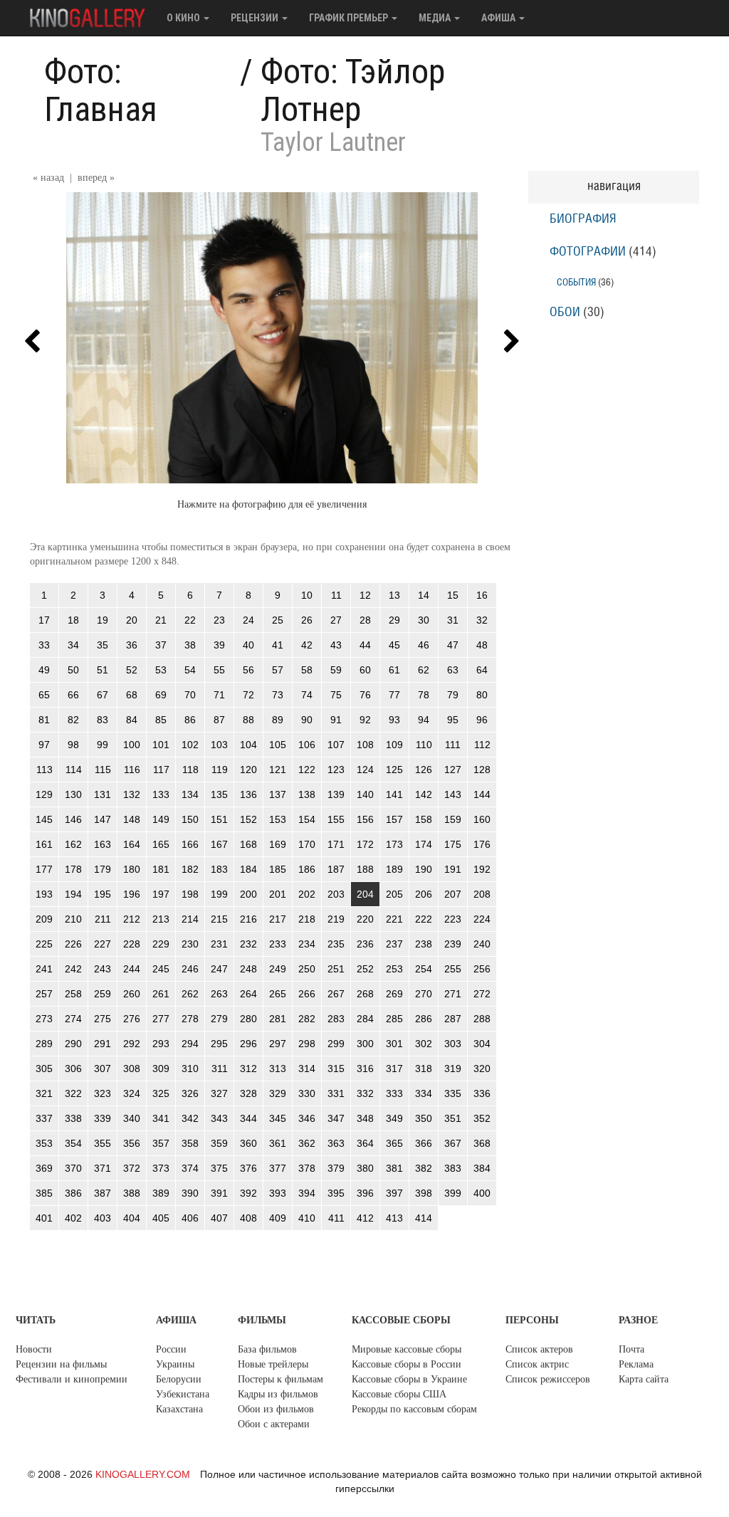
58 (307, 670)
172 (365, 844)
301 (394, 1043)
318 (423, 1068)
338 (73, 1118)
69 (161, 694)
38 (190, 645)
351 (452, 1118)
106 (306, 744)
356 (131, 1143)
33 (44, 645)
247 (219, 969)
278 (190, 1018)
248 (248, 969)
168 (248, 844)
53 (161, 670)
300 (365, 1043)
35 (102, 645)
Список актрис (537, 1364)
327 (219, 1093)
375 (219, 1168)
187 (336, 869)
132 (131, 794)
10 (307, 595)
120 (248, 769)
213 (160, 919)
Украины (175, 1364)
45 (394, 645)
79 (452, 694)
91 (336, 719)
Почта (631, 1349)
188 (365, 869)
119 (219, 769)
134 (190, 794)
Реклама (636, 1364)
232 (248, 944)
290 (73, 1043)
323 (102, 1093)
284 (365, 1018)
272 (482, 993)
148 (131, 819)
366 (423, 1143)
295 (219, 1043)
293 (160, 1043)
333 (394, 1093)
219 (336, 919)
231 (219, 944)
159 (452, 819)
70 (190, 694)
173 (394, 844)
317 (394, 1068)
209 (44, 919)
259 (102, 993)
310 (190, 1068)
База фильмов (267, 1349)
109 (394, 744)
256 (482, 969)
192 (482, 869)
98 (73, 744)
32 (482, 620)
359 (219, 1143)
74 (307, 694)
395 (336, 1193)
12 (365, 595)
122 (306, 769)
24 (248, 620)
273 (44, 1018)
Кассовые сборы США (399, 1394)
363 (336, 1143)
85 (161, 719)
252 (365, 969)
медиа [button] (436, 17)
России (171, 1349)
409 (277, 1218)
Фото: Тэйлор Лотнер (353, 90)
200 (248, 894)
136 (248, 794)
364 (365, 1143)
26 (307, 620)
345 (277, 1118)
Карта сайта (643, 1379)
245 (160, 969)
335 (452, 1093)
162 (73, 844)
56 (248, 670)
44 (365, 645)
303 (452, 1043)
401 (44, 1218)
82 (73, 719)
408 (248, 1218)
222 (423, 919)
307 (102, 1068)
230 (190, 944)
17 (44, 620)
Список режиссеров (547, 1379)
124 (365, 769)
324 (131, 1093)
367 (452, 1143)
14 (423, 595)
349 (394, 1118)
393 (277, 1193)
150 (190, 819)
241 (44, 969)
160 (482, 819)
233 (277, 944)
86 (190, 719)
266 (306, 993)
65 (44, 694)
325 (160, 1093)
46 (423, 645)
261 (160, 993)
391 (219, 1193)
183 (219, 869)
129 (44, 794)
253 (394, 969)
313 (277, 1068)
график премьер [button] (349, 17)
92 (365, 719)
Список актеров (539, 1349)
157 (394, 819)
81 (44, 719)
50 (73, 670)
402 (73, 1218)
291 (102, 1043)
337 (44, 1118)
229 (160, 944)
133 (160, 794)
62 (423, 670)
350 (423, 1118)
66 (73, 694)
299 (336, 1043)
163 (102, 844)
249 (277, 969)
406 (190, 1218)
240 (482, 944)
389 (160, 1193)
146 (73, 819)
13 (394, 595)
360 (248, 1143)
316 (365, 1068)
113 (44, 769)
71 (219, 694)
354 (73, 1143)
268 (365, 993)
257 (44, 993)
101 (160, 744)
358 (190, 1143)
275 (102, 1018)
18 (73, 620)
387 (102, 1193)
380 (365, 1168)
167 (219, 844)
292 (131, 1043)
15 (452, 595)
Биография (583, 219)
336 (482, 1093)
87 (219, 719)
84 (131, 719)
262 (190, 993)
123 (336, 769)
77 (394, 694)
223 (452, 919)
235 (336, 944)
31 (452, 620)
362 (306, 1143)
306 (73, 1068)
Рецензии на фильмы (61, 1364)
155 (336, 819)
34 (73, 645)
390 (190, 1193)
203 (336, 894)
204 (365, 894)
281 (277, 1018)
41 (277, 645)
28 (365, 620)
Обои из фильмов (276, 1409)
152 (248, 819)
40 (248, 645)
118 (190, 769)
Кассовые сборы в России (406, 1364)
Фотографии (588, 252)
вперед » (96, 177)
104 (248, 744)
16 (482, 595)
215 (219, 919)
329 (277, 1093)
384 (482, 1168)
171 (336, 844)
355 (102, 1143)
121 (277, 769)
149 (160, 819)
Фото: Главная (100, 90)
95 (452, 719)
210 (73, 919)
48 (482, 645)
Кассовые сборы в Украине (409, 1379)
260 (131, 993)
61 (394, 670)
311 (219, 1068)
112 (482, 744)
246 (190, 969)
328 (248, 1093)
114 (73, 769)
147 (102, 819)
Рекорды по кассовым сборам (414, 1409)
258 (73, 993)
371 (102, 1168)
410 (306, 1218)
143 (452, 794)
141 (394, 794)
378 (306, 1168)
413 (394, 1218)
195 (102, 894)
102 (190, 744)
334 (423, 1093)
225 (44, 944)
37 (161, 645)
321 (44, 1093)
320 (482, 1068)
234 (306, 944)
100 (131, 744)
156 (365, 819)
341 (160, 1118)
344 (248, 1118)
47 (452, 645)
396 (365, 1193)
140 (365, 794)
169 (277, 844)
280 (248, 1018)
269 (394, 993)
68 (131, 694)
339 (102, 1118)
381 (394, 1168)
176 (482, 844)
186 (306, 869)
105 (277, 744)
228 (131, 944)
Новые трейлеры (273, 1364)
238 (423, 944)
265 (277, 993)
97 (44, 744)
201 (277, 894)
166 (190, 844)
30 (423, 620)
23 (219, 620)
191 (452, 869)
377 (277, 1168)
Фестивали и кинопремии (71, 1379)
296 (248, 1043)
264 (248, 993)
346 (306, 1118)
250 (306, 969)
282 (306, 1018)
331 (336, 1093)
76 (365, 694)
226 (73, 944)
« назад (48, 177)
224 (482, 919)
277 (160, 1018)
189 (394, 869)
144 (482, 794)
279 (219, 1018)
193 (44, 894)
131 (102, 794)
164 (131, 844)
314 (306, 1068)
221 (394, 919)
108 (365, 744)
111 (453, 744)
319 (452, 1068)
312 (248, 1068)
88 (248, 719)
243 (102, 969)
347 (336, 1118)
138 (306, 794)
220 (365, 919)
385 (44, 1193)
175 (452, 844)
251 (336, 969)
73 (277, 694)
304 (482, 1043)
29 (394, 620)
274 (73, 1018)
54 (190, 670)
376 (248, 1168)
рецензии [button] (255, 17)
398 (423, 1193)
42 (307, 645)
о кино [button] (184, 17)
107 (336, 744)
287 (452, 1018)
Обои (565, 312)
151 (219, 819)
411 (336, 1218)
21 (161, 620)
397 (394, 1193)
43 (336, 645)
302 (423, 1043)
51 (102, 670)
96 (482, 719)
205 (394, 894)
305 (44, 1068)
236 (365, 944)
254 (423, 969)
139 (336, 794)
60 (365, 670)
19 (102, 620)
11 (336, 595)
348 (365, 1118)
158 (423, 819)
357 (160, 1143)
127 (452, 769)
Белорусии (178, 1379)
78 (423, 694)
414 (423, 1218)
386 (73, 1193)
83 (102, 719)
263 (219, 993)
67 (102, 694)
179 (102, 869)
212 (131, 919)
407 (219, 1218)
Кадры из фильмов (278, 1394)
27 (336, 620)
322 (73, 1093)
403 (102, 1218)
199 (219, 894)
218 (306, 919)
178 (73, 869)
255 (452, 969)
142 (423, 794)
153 (277, 819)
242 (73, 969)
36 (131, 645)
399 (452, 1193)
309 (160, 1068)
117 (161, 769)
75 (336, 694)
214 (190, 919)
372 (131, 1168)
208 (482, 894)
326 (190, 1093)
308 (131, 1068)
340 (131, 1118)
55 (219, 670)
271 (452, 993)
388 (131, 1193)
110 (424, 744)
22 (190, 620)
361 (277, 1143)
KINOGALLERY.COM (142, 1474)
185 (277, 869)
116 (132, 769)
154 (306, 819)
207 (452, 894)
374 (190, 1168)
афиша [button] (499, 17)
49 (44, 670)
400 (482, 1193)
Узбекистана (182, 1394)
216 (248, 919)
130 (73, 794)
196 (131, 894)
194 (73, 894)
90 (307, 719)
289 (44, 1043)
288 (482, 1018)
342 (190, 1118)
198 (190, 894)
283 (336, 1018)
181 (160, 869)
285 (394, 1018)
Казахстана (179, 1409)
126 (423, 769)
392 (248, 1193)
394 (306, 1193)
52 (131, 670)
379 (336, 1168)
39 (219, 645)
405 (160, 1218)
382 (423, 1168)
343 (219, 1118)
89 (277, 719)
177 (44, 869)
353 (44, 1143)
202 (306, 894)
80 (482, 694)
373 (160, 1168)
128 (482, 769)
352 (482, 1118)
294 (190, 1043)
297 (277, 1043)
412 (365, 1218)
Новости (34, 1349)
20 (131, 620)
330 (306, 1093)
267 (336, 993)
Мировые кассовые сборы (406, 1349)
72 (248, 694)
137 (277, 794)
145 (44, 819)
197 (160, 894)
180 (131, 869)
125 (394, 769)
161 (44, 844)
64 (482, 670)
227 (102, 944)
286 (423, 1018)
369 (44, 1168)
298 (306, 1043)
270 (423, 993)
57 (277, 670)
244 (131, 969)
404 (131, 1218)
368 (482, 1143)
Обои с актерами (274, 1424)
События (576, 282)
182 (190, 869)
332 (365, 1093)
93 (394, 719)
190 (423, 869)
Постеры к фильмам (280, 1379)
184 (248, 869)
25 (277, 620)
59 (336, 670)
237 (394, 944)
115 (103, 769)
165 (160, 844)
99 (102, 744)
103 (219, 744)
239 (452, 944)
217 (277, 919)
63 (452, 670)
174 (423, 844)
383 (452, 1168)
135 (219, 794)
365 (394, 1143)
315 (336, 1068)
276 (131, 1018)
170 (306, 844)
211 (103, 919)
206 (423, 894)
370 (73, 1168)
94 (423, 719)
